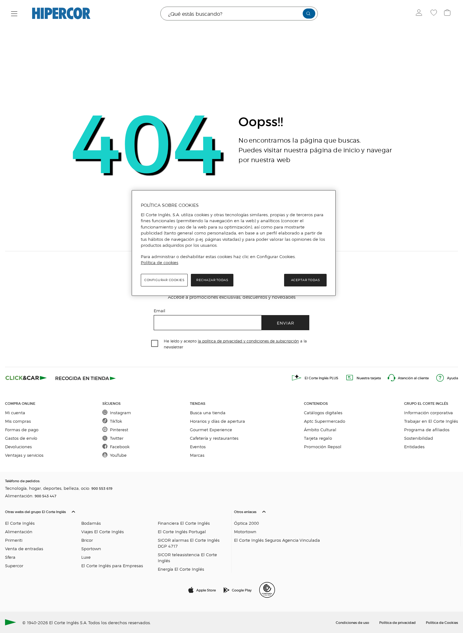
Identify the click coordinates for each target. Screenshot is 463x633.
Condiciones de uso (352, 622)
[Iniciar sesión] (420, 13)
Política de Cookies (442, 622)
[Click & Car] (26, 378)
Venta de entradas (24, 548)
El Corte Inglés (20, 523)
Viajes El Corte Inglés (102, 531)
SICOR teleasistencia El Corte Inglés (187, 557)
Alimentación (18, 531)
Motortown (245, 531)
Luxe (86, 557)
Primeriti (13, 540)
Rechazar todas (212, 280)
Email (159, 311)
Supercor (14, 565)
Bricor (87, 540)
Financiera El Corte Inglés (184, 523)
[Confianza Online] (267, 590)
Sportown (91, 548)
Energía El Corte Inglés (181, 569)
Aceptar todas (305, 280)
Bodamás (91, 523)
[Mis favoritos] (434, 13)
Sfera (10, 557)
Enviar (285, 323)
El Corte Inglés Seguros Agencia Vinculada (277, 540)
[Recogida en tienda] (86, 378)
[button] (117, 539)
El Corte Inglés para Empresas (112, 565)
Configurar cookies (164, 280)
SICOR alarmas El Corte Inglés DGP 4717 (189, 543)
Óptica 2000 (246, 523)
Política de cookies (159, 262)
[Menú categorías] (14, 13)
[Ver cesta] (448, 13)
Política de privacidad (397, 622)
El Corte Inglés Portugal (182, 531)
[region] (233, 243)
